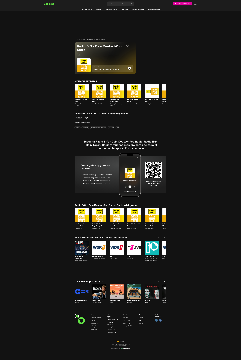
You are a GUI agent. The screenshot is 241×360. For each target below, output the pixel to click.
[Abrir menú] (195, 4)
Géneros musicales (138, 9)
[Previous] (158, 80)
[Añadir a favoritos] (127, 45)
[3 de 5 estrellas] (80, 118)
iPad (140, 320)
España (121, 341)
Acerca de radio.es (96, 317)
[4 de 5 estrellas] (82, 118)
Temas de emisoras (154, 9)
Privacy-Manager (111, 332)
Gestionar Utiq (111, 329)
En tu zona (125, 9)
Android (141, 323)
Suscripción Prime (128, 326)
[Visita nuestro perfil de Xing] (160, 320)
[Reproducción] (129, 68)
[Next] (164, 80)
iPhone (141, 317)
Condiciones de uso (112, 319)
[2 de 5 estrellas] (78, 118)
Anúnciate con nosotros (95, 324)
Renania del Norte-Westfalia (98, 127)
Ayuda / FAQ (126, 323)
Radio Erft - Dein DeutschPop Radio (106, 69)
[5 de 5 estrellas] (85, 118)
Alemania (111, 127)
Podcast (98, 9)
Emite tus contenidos (94, 328)
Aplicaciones (126, 320)
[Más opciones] (132, 46)
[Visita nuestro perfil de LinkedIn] (156, 320)
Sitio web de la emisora (81, 122)
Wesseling (85, 127)
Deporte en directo (111, 9)
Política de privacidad (110, 323)
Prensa (93, 320)
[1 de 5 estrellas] (75, 118)
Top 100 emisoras (86, 9)
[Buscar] (132, 4)
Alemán (78, 127)
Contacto (125, 317)
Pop (79, 54)
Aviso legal (110, 327)
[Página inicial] (78, 39)
